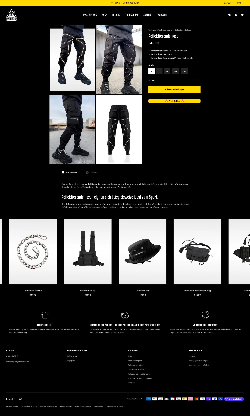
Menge (151, 80)
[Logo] (11, 15)
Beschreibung (72, 172)
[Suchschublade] (230, 15)
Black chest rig (33, 290)
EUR (239, 3)
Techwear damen (165, 30)
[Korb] (242, 15)
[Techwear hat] (88, 252)
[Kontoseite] (236, 15)
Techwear (152, 30)
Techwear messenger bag (142, 290)
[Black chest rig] (33, 252)
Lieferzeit (94, 172)
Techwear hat (88, 290)
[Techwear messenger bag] (142, 252)
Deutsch (227, 3)
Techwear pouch (197, 290)
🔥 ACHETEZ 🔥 (174, 101)
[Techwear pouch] (197, 252)
